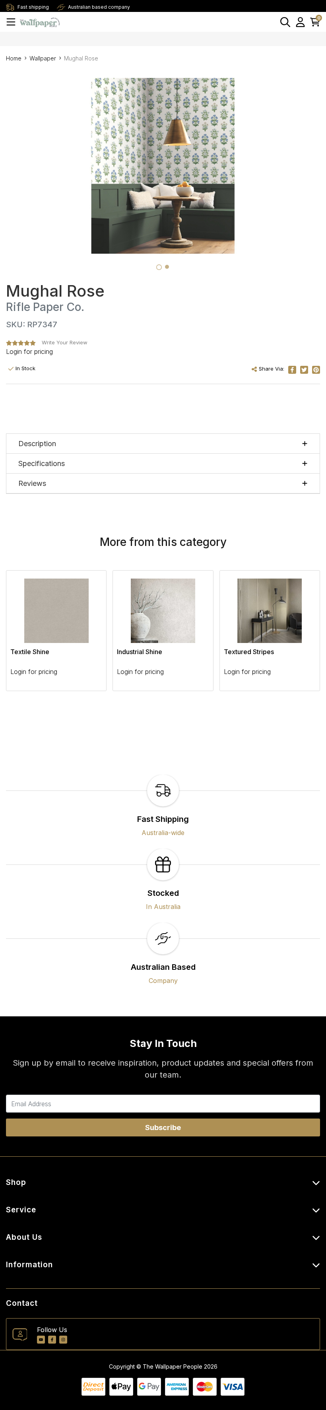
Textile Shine (29, 652)
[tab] (159, 267)
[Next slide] (300, 635)
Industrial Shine (139, 652)
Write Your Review (64, 342)
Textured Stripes (249, 652)
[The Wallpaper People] (40, 22)
